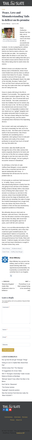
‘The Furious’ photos (8, 387)
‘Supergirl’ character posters (11, 390)
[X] (7, 409)
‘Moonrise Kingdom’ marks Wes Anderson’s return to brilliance (8, 286)
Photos (12, 420)
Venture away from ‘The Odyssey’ (12, 368)
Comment (6, 307)
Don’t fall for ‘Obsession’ (9, 384)
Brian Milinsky (6, 23)
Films (3, 9)
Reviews (24, 417)
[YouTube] (10, 409)
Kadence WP (21, 433)
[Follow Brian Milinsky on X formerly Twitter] (11, 275)
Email (5, 337)
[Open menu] (28, 3)
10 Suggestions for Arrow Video (12, 371)
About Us (19, 420)
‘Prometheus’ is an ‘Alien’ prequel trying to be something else (23, 286)
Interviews (17, 417)
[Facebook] (3, 409)
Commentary (9, 417)
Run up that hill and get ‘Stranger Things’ (14, 360)
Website (5, 344)
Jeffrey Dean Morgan (17, 251)
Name (5, 329)
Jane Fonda (6, 251)
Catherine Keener (16, 248)
